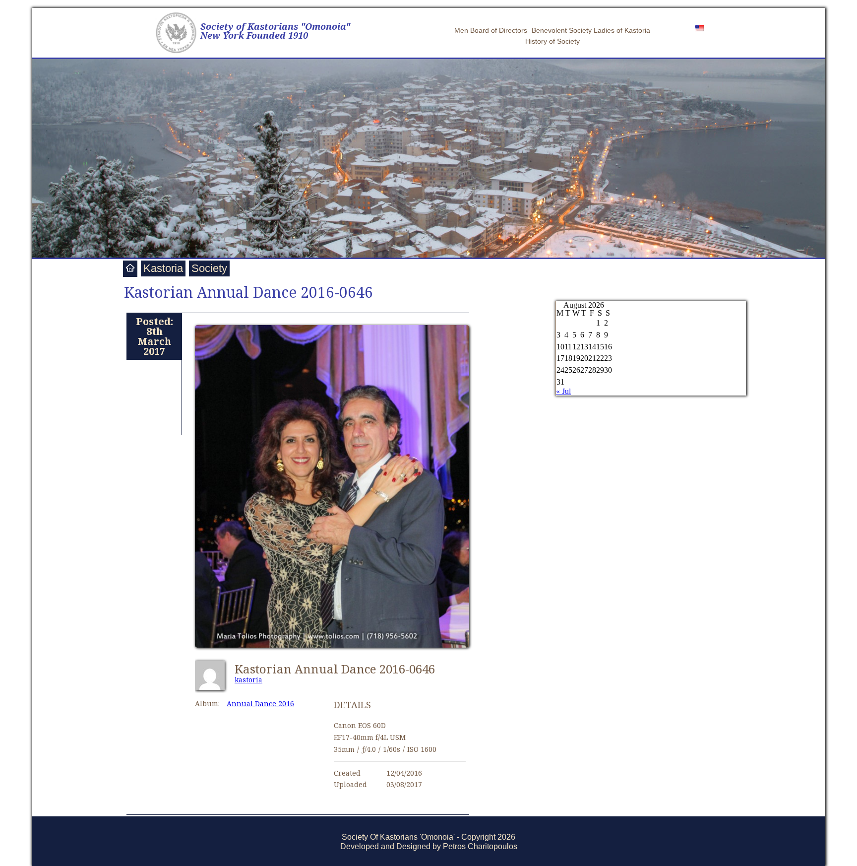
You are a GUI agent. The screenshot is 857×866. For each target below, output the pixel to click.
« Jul (563, 391)
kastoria (248, 679)
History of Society (552, 41)
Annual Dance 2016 (260, 703)
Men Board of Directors (490, 30)
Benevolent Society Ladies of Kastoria (591, 30)
